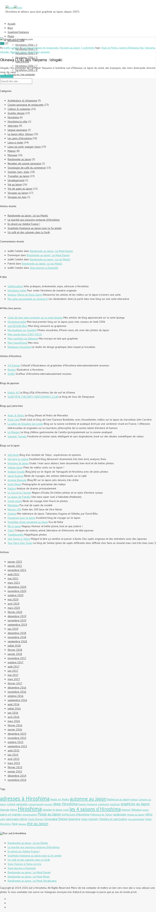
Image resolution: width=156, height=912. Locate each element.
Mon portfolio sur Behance (23, 338)
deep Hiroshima (65, 803)
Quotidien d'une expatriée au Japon (28, 522)
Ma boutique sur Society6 (22, 330)
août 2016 (13, 704)
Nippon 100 (14, 509)
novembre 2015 (17, 738)
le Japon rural (61, 809)
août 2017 (13, 666)
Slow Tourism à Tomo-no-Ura (24, 864)
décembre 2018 (17, 633)
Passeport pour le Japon (21, 518)
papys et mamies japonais (35, 52)
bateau (134, 799)
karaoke (47, 809)
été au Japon (37, 823)
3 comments (88, 47)
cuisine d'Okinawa (129, 47)
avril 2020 (13, 603)
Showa (62, 819)
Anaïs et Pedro (109, 47)
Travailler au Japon (18, 176)
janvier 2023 (15, 561)
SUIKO (11, 374)
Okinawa (14, 52)
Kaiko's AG (13, 392)
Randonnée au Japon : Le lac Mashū (28, 215)
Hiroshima (13, 117)
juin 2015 (13, 754)
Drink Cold (13, 419)
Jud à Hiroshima (17, 833)
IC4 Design (14, 365)
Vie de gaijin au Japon (20, 188)
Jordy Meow (14, 484)
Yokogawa (22, 824)
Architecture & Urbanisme (22, 100)
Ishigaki (4, 52)
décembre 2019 (17, 616)
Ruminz (12, 369)
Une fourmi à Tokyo (19, 538)
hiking (13, 809)
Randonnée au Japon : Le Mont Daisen (51, 251)
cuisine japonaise (17, 804)
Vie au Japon (15, 184)
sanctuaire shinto (17, 819)
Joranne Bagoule (17, 480)
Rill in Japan (14, 526)
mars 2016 (14, 721)
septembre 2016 (17, 700)
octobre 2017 (15, 662)
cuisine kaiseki (36, 804)
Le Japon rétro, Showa (20, 134)
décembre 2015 (17, 733)
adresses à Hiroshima (25, 798)
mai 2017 (13, 675)
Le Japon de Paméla (19, 497)
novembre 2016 (17, 691)
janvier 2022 (15, 566)
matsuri (126, 809)
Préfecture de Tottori (101, 814)
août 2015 (13, 750)
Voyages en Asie (17, 197)
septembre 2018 (17, 641)
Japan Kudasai (15, 476)
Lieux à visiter (15, 142)
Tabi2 (11, 530)
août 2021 (13, 574)
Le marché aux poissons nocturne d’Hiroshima (34, 219)
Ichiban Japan (15, 467)
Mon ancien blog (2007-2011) (25, 334)
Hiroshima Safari (17, 290)
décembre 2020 (17, 587)
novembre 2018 (17, 637)
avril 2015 (13, 759)
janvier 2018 (15, 654)
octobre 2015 (15, 742)
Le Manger (14, 432)
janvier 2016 (15, 729)
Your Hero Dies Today (20, 543)
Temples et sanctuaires (113, 819)
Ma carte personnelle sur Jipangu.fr (28, 299)
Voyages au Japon (70, 47)
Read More (6, 76)
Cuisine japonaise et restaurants (40, 47)
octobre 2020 (15, 595)
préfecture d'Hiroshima (75, 814)
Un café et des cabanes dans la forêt (29, 232)
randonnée (119, 814)
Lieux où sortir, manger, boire (24, 146)
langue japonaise (17, 130)
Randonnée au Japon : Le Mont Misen (29, 876)
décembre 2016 (17, 687)
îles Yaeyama (147, 47)
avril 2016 (13, 717)
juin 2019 (13, 629)
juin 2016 (13, 712)
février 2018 (15, 649)
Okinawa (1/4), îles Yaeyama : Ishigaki (31, 60)
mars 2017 (14, 679)
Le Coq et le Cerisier (19, 492)
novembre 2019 (17, 620)
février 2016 (15, 725)
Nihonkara (13, 505)
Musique (12, 155)
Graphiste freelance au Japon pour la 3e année (34, 228)
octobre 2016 (15, 696)
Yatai (14, 824)
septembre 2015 (17, 746)
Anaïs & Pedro (16, 415)
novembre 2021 (17, 570)
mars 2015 (14, 763)
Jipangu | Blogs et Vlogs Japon (25, 294)
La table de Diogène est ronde (25, 423)
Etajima (82, 804)
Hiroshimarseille (17, 321)
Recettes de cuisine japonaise (24, 163)
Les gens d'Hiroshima (20, 138)
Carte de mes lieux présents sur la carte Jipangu (35, 317)
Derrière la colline (18, 459)
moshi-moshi (15, 501)
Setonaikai (50, 819)
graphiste (115, 804)
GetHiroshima (15, 286)
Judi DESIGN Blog (17, 326)
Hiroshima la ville (17, 121)
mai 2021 (13, 578)
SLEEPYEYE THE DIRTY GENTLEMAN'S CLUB (33, 396)
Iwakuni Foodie (16, 471)
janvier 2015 (15, 771)
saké (2, 819)
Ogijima (12, 513)
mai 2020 (13, 599)
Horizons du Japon (18, 463)
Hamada (4, 809)
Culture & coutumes (19, 109)
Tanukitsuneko (16, 534)
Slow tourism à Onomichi (44, 267)
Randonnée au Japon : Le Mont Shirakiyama (32, 880)
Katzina (12, 488)
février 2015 (15, 767)
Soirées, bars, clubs (18, 172)
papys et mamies (11, 814)
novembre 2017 (17, 658)
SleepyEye (74, 819)
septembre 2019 (17, 624)
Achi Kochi (13, 455)
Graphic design (16, 113)
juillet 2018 (14, 645)
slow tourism (89, 819)
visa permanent (136, 819)
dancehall (48, 804)
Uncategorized (16, 180)
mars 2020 (14, 608)
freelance (92, 804)
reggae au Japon (135, 814)
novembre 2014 (17, 780)
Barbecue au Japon (118, 799)
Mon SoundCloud (17, 342)
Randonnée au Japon (19, 159)
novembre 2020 (17, 591)
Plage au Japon (49, 814)
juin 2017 (13, 670)
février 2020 (15, 612)
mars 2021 (14, 582)
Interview (13, 125)
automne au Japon (88, 799)
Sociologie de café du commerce (27, 167)
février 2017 (15, 683)
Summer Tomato (17, 436)
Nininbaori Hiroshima (19, 347)
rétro (148, 814)
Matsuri (12, 151)
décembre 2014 (17, 775)
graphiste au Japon (135, 803)
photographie (29, 814)
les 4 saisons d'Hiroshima (95, 809)
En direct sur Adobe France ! (24, 224)
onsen (145, 809)
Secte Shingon (36, 819)
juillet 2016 (14, 708)
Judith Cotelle (11, 47)
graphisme (103, 804)
